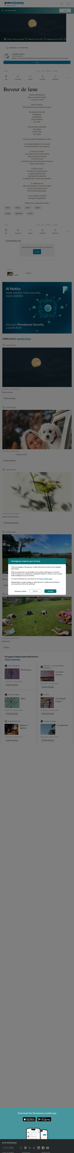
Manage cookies (20, 591)
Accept (50, 591)
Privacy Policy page (45, 579)
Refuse (35, 591)
